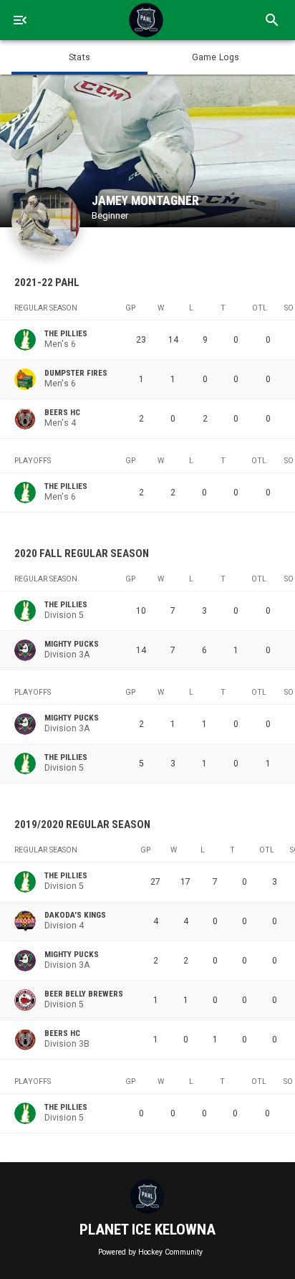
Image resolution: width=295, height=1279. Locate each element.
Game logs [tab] (215, 57)
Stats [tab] (79, 57)
